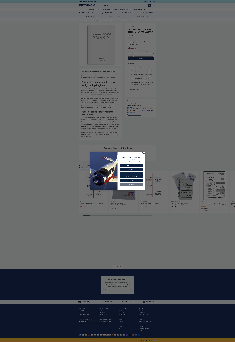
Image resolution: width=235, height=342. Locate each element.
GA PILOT (131, 169)
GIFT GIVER (131, 180)
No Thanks (131, 184)
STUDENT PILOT (131, 165)
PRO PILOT (131, 173)
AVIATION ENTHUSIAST (131, 176)
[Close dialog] (143, 153)
